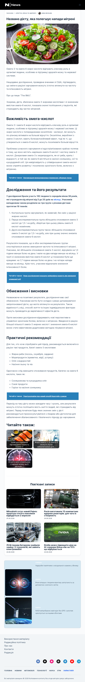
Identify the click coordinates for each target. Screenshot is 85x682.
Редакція (8, 652)
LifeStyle (19, 13)
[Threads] (58, 661)
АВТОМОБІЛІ (29, 671)
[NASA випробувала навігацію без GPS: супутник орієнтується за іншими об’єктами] (18, 610)
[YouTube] (72, 661)
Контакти (9, 649)
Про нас (8, 646)
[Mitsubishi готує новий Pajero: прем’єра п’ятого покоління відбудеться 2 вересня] (23, 498)
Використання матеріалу (16, 639)
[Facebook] (38, 661)
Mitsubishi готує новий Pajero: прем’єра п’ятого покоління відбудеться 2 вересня (21, 513)
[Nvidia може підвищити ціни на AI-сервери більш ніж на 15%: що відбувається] (61, 532)
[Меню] (80, 5)
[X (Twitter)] (45, 661)
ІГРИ (59, 671)
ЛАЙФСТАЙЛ (68, 671)
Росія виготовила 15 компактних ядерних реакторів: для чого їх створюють (61, 513)
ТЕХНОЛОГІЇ (42, 671)
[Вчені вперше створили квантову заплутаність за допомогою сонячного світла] (18, 582)
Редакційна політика (14, 642)
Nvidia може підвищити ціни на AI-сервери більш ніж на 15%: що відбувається (60, 547)
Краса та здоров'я (29, 13)
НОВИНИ (18, 671)
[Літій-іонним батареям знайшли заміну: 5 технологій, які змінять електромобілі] (23, 532)
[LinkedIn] (65, 661)
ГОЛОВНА (8, 671)
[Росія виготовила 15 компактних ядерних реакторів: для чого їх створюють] (61, 498)
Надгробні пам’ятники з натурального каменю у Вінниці (56, 566)
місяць (57, 199)
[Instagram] (52, 661)
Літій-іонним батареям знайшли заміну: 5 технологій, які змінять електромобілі (23, 547)
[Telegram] (79, 661)
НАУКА (38, 579)
